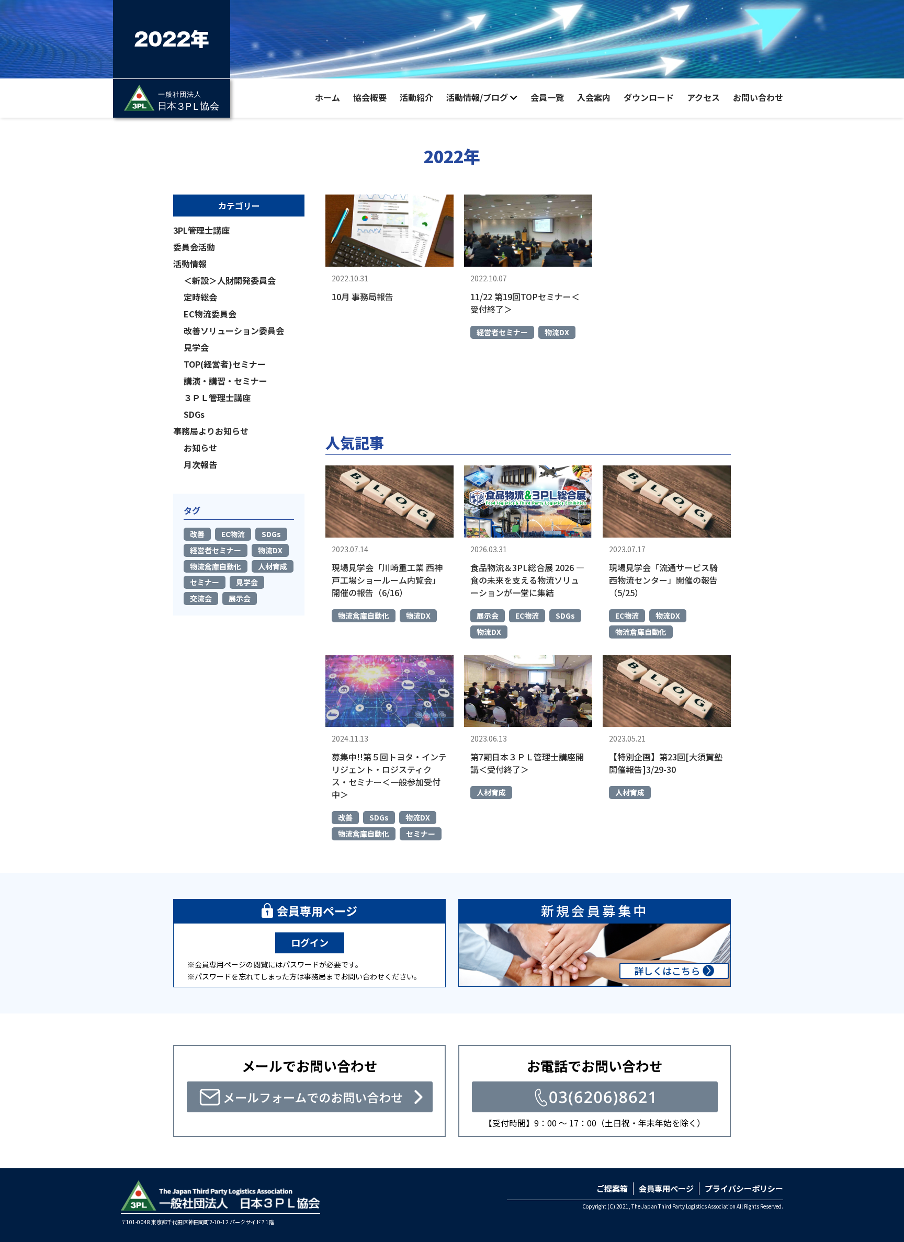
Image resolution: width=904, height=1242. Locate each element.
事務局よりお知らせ (210, 431)
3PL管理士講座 (201, 230)
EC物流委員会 (210, 313)
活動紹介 (416, 97)
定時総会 (200, 297)
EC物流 (527, 615)
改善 (345, 817)
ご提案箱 (612, 1188)
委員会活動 (194, 247)
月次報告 (200, 464)
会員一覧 (547, 97)
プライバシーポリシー (744, 1188)
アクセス (703, 97)
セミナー (420, 833)
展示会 (488, 615)
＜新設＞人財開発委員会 (230, 280)
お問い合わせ (758, 97)
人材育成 (491, 792)
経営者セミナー (502, 332)
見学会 (196, 347)
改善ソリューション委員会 (234, 330)
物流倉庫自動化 (363, 615)
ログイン (310, 942)
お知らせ (200, 447)
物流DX (557, 332)
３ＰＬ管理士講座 (217, 397)
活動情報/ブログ (477, 97)
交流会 (201, 598)
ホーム (327, 97)
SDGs (565, 615)
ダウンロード (649, 97)
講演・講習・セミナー (225, 380)
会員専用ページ (666, 1188)
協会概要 (370, 97)
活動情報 (190, 263)
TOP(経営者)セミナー (225, 364)
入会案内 (594, 97)
